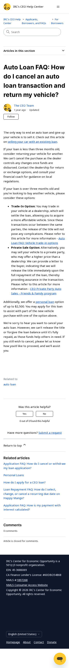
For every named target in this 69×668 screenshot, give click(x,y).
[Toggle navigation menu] (58, 7)
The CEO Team (24, 105)
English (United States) (22, 634)
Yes (24, 413)
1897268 (22, 580)
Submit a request (50, 433)
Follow (11, 116)
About (27, 642)
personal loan (44, 302)
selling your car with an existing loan (32, 141)
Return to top (13, 445)
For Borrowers (57, 21)
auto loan (9, 384)
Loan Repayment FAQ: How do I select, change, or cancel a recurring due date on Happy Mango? (31, 493)
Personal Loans (13, 475)
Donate (52, 642)
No (44, 413)
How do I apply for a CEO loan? (24, 482)
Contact (39, 642)
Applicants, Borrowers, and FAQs (34, 21)
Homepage (13, 642)
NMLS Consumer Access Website (27, 585)
